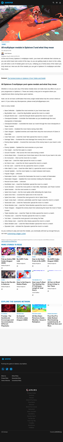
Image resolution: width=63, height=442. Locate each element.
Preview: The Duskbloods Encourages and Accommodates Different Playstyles (7, 321)
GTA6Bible (31, 427)
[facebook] (11, 369)
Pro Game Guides (31, 393)
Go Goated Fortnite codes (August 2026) (22, 318)
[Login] (60, 2)
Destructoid (31, 409)
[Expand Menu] (56, 2)
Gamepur (31, 397)
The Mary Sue (31, 418)
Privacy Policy (4, 378)
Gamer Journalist (31, 411)
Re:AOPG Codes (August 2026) (53, 260)
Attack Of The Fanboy (31, 400)
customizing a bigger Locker (16, 233)
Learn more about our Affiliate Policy (9, 241)
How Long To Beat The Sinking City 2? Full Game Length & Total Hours (39, 286)
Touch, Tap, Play (31, 420)
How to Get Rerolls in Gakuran (8, 283)
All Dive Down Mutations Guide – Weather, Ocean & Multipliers (39, 319)
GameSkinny (31, 413)
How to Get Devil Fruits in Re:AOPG (38, 260)
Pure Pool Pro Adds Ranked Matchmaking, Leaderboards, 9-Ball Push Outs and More (55, 321)
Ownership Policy (16, 378)
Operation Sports (31, 416)
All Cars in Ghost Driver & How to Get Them (54, 284)
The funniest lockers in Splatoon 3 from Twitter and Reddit (26, 78)
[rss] (3, 369)
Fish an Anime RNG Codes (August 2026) (8, 261)
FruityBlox (31, 423)
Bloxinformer (31, 425)
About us (3, 376)
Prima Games (31, 402)
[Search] (53, 2)
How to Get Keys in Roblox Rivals (24, 283)
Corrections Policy (16, 380)
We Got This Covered (31, 407)
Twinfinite (31, 395)
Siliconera (31, 404)
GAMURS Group (58, 431)
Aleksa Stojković (5, 265)
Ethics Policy (15, 376)
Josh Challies (35, 292)
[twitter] (7, 369)
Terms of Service (5, 380)
